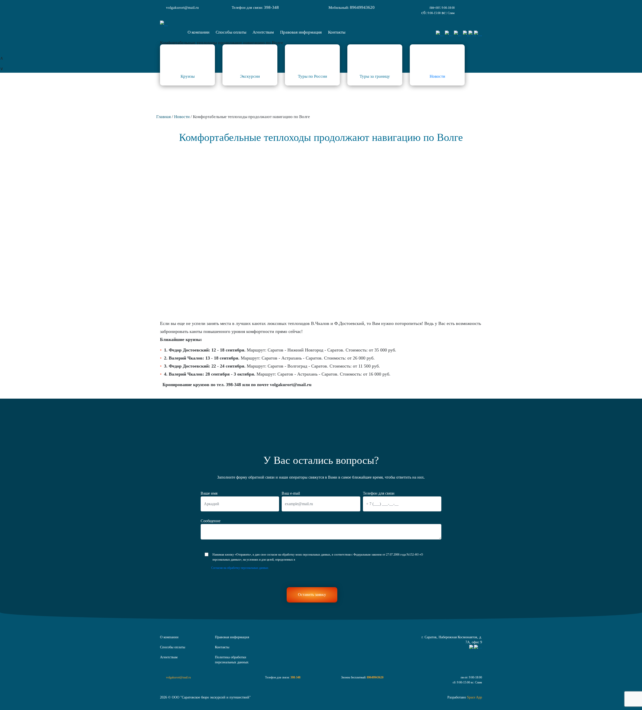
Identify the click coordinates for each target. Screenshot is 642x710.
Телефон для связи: (255, 7)
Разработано (464, 697)
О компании (169, 637)
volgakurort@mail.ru (182, 8)
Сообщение (210, 521)
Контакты (222, 647)
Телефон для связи (378, 493)
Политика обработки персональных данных (232, 659)
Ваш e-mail (291, 493)
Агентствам (169, 657)
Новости (437, 76)
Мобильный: (352, 7)
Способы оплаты (172, 647)
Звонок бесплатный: (362, 677)
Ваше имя (209, 493)
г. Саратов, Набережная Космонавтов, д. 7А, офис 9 (452, 639)
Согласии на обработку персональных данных (239, 568)
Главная (163, 116)
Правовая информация (232, 637)
